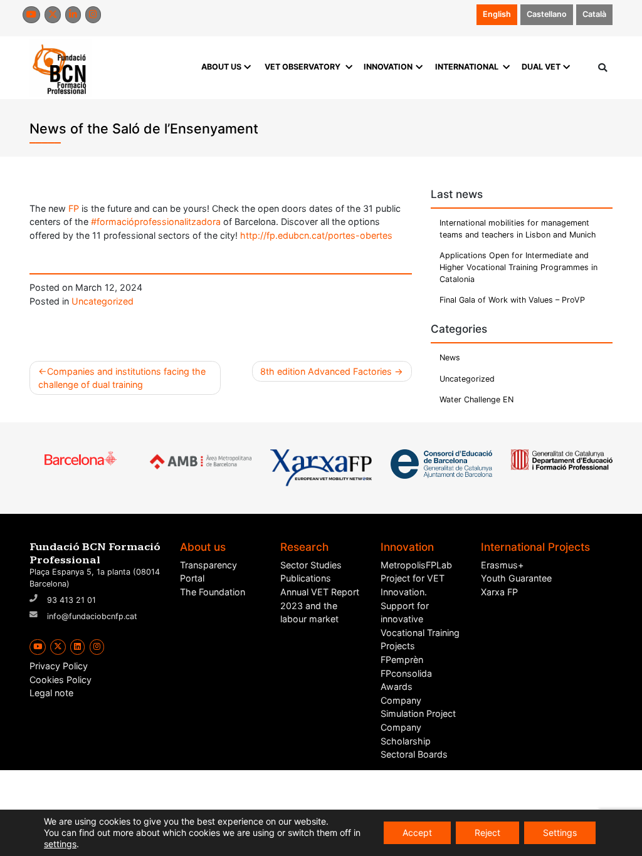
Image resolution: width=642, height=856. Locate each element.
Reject (487, 832)
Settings (560, 832)
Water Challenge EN (476, 399)
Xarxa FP (499, 592)
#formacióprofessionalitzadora (156, 221)
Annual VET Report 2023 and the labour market (319, 605)
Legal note (51, 692)
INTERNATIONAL (466, 66)
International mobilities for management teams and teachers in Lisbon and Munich (517, 228)
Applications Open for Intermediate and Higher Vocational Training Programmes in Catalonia (518, 267)
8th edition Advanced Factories (326, 371)
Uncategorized (102, 301)
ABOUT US (221, 66)
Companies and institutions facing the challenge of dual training (122, 378)
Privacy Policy (58, 665)
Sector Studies (311, 565)
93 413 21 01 (71, 600)
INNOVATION (388, 66)
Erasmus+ (502, 565)
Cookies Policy (60, 679)
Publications (305, 578)
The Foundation (212, 592)
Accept (417, 832)
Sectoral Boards (414, 754)
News (449, 357)
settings (60, 843)
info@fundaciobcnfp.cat (92, 616)
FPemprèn (402, 659)
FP (73, 208)
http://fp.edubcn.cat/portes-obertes (316, 235)
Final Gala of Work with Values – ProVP (512, 300)
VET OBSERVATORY (302, 66)
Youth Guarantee (516, 578)
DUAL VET (541, 66)
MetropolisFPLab (416, 565)
